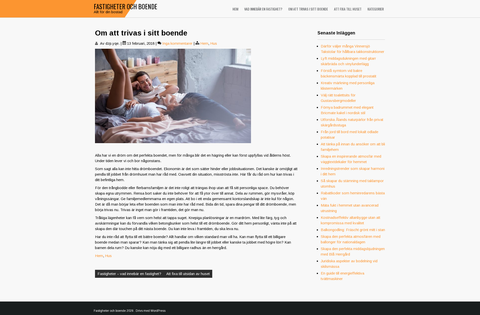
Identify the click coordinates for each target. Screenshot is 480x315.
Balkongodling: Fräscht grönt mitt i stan (353, 230)
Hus (213, 43)
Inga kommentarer (177, 43)
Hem (235, 8)
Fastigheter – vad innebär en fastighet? (129, 274)
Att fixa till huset (348, 8)
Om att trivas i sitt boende (308, 8)
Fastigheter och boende (125, 6)
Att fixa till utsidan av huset (188, 274)
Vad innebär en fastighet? (263, 8)
